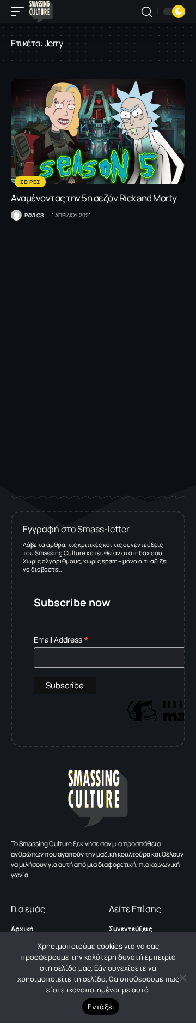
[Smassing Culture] (41, 11)
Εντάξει (101, 1006)
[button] (20, 11)
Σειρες (30, 182)
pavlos (34, 215)
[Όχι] (182, 977)
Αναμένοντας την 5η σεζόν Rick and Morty (94, 198)
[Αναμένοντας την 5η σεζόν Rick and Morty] (98, 131)
